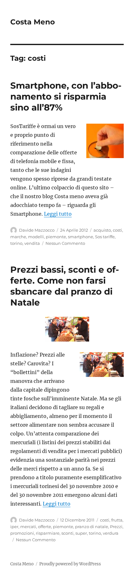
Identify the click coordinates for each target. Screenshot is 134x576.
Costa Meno (32, 22)
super (81, 533)
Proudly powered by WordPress (70, 564)
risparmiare (48, 533)
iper (14, 526)
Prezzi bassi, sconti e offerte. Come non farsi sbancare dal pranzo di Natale (64, 286)
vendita (32, 243)
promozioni (22, 533)
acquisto (102, 230)
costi (117, 230)
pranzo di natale (91, 526)
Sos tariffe (105, 236)
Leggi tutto (58, 214)
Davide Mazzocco (37, 230)
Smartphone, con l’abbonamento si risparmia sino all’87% (66, 96)
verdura (110, 533)
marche (18, 236)
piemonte (56, 236)
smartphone (80, 236)
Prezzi (116, 526)
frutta (116, 519)
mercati (28, 526)
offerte (44, 526)
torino (16, 243)
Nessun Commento (65, 243)
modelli (36, 236)
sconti (67, 533)
